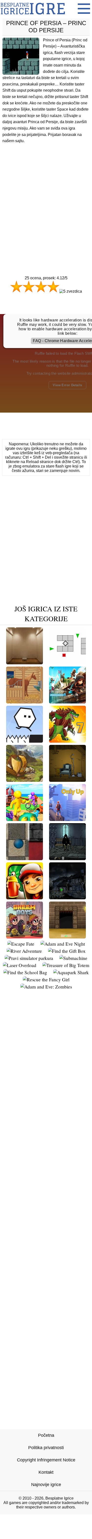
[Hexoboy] (24, 741)
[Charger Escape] (24, 702)
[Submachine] (73, 958)
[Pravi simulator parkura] (29, 958)
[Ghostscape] (67, 897)
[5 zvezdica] (70, 291)
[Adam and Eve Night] (62, 944)
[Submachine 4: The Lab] (67, 780)
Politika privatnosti (46, 1447)
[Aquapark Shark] (71, 972)
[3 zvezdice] (41, 286)
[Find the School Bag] (25, 972)
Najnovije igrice (46, 1484)
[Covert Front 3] (67, 858)
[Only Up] (67, 819)
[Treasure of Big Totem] (65, 965)
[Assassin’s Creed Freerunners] (67, 702)
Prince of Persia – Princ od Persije (46, 26)
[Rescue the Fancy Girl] (46, 979)
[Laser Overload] (19, 965)
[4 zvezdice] (53, 286)
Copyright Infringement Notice (46, 1459)
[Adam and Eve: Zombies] (46, 987)
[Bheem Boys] (24, 937)
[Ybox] (67, 662)
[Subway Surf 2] (24, 897)
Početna (46, 1435)
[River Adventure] (24, 951)
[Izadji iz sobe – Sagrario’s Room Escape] (24, 662)
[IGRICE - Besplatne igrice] (33, 16)
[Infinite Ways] (24, 858)
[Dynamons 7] (67, 741)
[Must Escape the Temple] (67, 937)
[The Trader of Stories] (24, 780)
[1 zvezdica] (16, 286)
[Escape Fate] (20, 944)
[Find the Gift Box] (67, 951)
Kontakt (46, 1472)
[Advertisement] (46, 200)
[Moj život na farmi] (24, 819)
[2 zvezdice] (29, 286)
